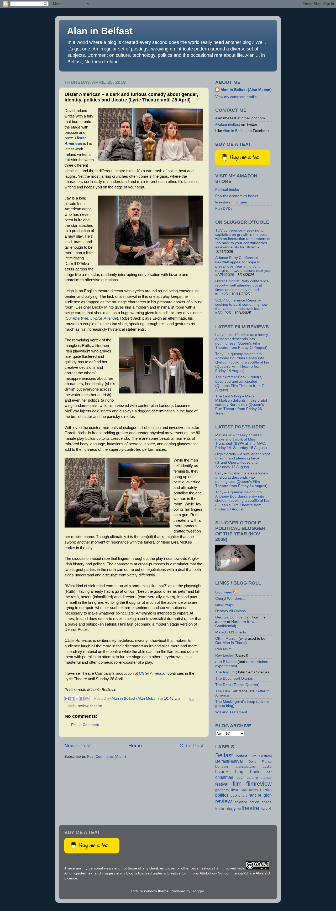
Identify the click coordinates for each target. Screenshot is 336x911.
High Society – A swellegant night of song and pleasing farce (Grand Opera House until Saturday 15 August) (242, 460)
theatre (96, 706)
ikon (244, 790)
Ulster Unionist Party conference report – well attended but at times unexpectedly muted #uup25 (242, 287)
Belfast (224, 755)
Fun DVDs (223, 209)
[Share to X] (77, 698)
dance (266, 778)
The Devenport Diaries (234, 678)
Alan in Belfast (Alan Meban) (246, 90)
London (221, 767)
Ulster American (152, 673)
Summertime (77, 318)
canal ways (224, 605)
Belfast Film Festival (254, 756)
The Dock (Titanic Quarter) (237, 685)
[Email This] (67, 698)
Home (135, 745)
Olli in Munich (226, 639)
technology (225, 808)
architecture (245, 767)
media (266, 789)
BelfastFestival (229, 761)
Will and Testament (231, 712)
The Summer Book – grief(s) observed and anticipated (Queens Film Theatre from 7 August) (239, 383)
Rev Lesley (224, 655)
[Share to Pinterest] (87, 698)
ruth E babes (226, 662)
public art (238, 795)
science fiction (247, 802)
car (269, 772)
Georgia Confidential (232, 617)
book (254, 771)
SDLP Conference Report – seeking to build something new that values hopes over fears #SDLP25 (241, 306)
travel (266, 808)
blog (239, 771)
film (237, 783)
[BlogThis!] (72, 698)
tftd (239, 809)
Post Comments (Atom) (106, 757)
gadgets (222, 790)
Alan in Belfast (100, 30)
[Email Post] (191, 698)
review (83, 706)
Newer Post (77, 745)
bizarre (221, 771)
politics (221, 795)
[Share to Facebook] (82, 698)
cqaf (240, 778)
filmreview (259, 783)
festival (221, 784)
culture (252, 778)
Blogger (197, 891)
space (267, 802)
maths (253, 790)
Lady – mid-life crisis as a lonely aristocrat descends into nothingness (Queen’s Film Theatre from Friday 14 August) (241, 341)
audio (267, 767)
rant (252, 795)
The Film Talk (226, 691)
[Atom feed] (235, 592)
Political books (227, 190)
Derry (252, 762)
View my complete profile (236, 97)
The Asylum (225, 672)
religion (265, 795)
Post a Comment (85, 725)
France (267, 762)
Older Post (191, 745)
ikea (234, 790)
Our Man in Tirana (230, 643)
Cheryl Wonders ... (230, 599)
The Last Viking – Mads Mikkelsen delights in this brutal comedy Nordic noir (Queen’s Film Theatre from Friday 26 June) (241, 404)
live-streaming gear (231, 202)
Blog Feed (223, 592)
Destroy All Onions (230, 611)
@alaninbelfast (227, 124)
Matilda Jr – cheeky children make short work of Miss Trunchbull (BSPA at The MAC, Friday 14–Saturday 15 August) (241, 441)
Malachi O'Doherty (230, 632)
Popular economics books (236, 196)
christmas (224, 777)
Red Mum (223, 649)
